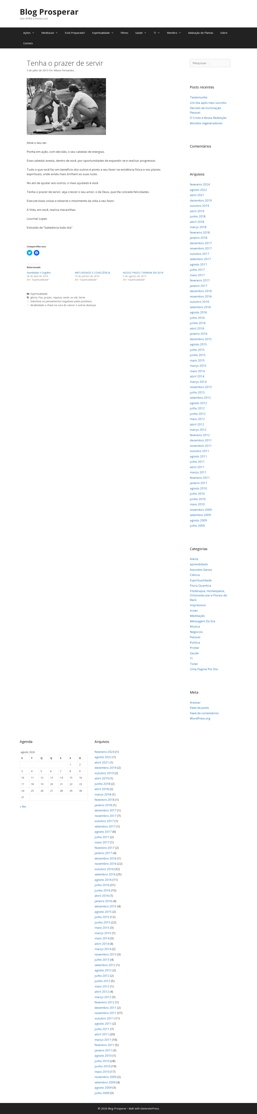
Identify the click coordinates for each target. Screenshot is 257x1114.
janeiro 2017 (198, 286)
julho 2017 (197, 270)
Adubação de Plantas (200, 32)
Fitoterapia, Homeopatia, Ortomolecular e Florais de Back (208, 595)
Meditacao (47, 32)
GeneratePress (149, 1108)
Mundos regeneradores (206, 123)
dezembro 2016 (201, 291)
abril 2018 (197, 222)
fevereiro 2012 (200, 435)
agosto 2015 (198, 344)
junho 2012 (198, 414)
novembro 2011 (201, 446)
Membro (172, 32)
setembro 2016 (200, 307)
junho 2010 (198, 499)
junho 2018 (198, 216)
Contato (28, 43)
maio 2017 (197, 275)
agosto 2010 (198, 488)
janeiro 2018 (198, 238)
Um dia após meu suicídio (208, 103)
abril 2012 (197, 424)
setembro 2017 (200, 259)
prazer (48, 297)
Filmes (124, 32)
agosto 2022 (198, 190)
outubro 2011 (199, 451)
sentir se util (70, 297)
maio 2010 (197, 504)
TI (155, 32)
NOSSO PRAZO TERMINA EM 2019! (143, 272)
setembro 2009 (200, 515)
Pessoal (195, 637)
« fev (23, 806)
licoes (194, 610)
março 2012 (198, 430)
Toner (194, 664)
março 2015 (198, 366)
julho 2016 (197, 318)
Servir (82, 297)
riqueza (57, 297)
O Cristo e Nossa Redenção (208, 118)
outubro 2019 (199, 206)
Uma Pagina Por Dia (204, 669)
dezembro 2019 (201, 200)
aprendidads (199, 564)
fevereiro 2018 (200, 232)
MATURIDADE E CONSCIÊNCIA (92, 272)
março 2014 (198, 382)
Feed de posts (199, 708)
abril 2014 (197, 376)
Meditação (197, 616)
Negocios (196, 632)
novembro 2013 (201, 387)
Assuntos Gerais (201, 570)
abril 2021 (197, 195)
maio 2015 (197, 360)
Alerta (194, 559)
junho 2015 (198, 355)
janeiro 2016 (198, 334)
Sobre (223, 32)
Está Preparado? (75, 32)
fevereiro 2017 (200, 280)
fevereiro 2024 (200, 184)
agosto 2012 (198, 403)
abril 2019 (197, 211)
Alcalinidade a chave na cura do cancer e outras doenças (63, 305)
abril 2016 (197, 328)
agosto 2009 (198, 520)
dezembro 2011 (201, 440)
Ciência (195, 575)
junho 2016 (198, 323)
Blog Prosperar (49, 11)
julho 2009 (197, 526)
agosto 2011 (198, 456)
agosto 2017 (198, 264)
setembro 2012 (200, 398)
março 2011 (198, 472)
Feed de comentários (204, 713)
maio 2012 (197, 419)
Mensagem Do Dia (202, 621)
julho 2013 (197, 392)
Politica (195, 642)
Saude (194, 653)
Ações (27, 32)
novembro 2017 (201, 248)
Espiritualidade (101, 32)
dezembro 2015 (201, 339)
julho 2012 (197, 408)
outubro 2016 (199, 302)
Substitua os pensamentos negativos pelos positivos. (61, 301)
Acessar (195, 702)
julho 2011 (197, 462)
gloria (33, 297)
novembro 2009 (201, 510)
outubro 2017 (199, 254)
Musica (195, 626)
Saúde (139, 32)
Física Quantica (200, 585)
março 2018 (198, 227)
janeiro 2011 (198, 483)
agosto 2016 (198, 312)
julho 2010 (197, 494)
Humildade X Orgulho (39, 272)
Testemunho (198, 97)
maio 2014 (197, 371)
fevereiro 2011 (200, 478)
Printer (194, 648)
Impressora (198, 605)
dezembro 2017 (201, 243)
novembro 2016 (201, 296)
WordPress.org (200, 718)
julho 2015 (197, 350)
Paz (40, 297)
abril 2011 (197, 467)
